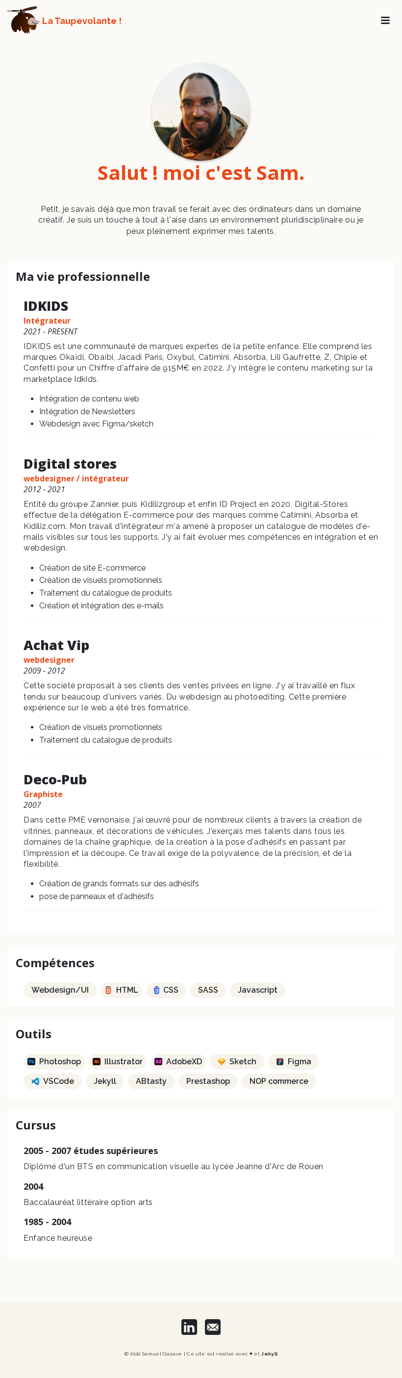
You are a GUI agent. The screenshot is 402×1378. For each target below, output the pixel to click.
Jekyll (269, 1353)
